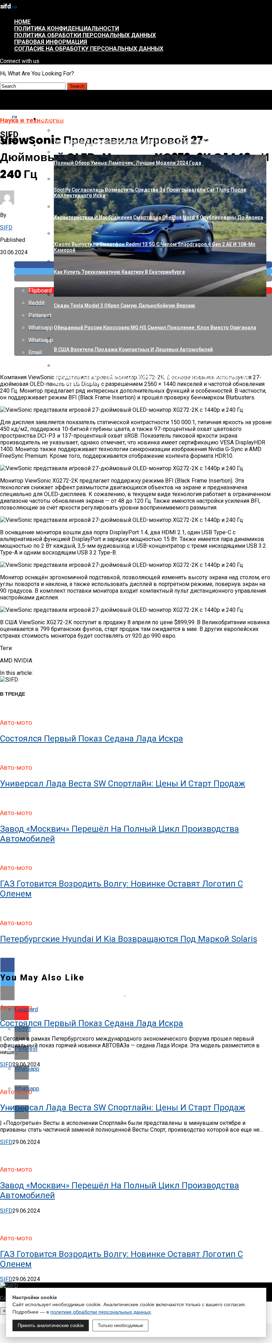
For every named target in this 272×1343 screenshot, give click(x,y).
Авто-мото (55, 119)
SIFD (6, 227)
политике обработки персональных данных (100, 1312)
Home (22, 21)
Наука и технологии (68, 145)
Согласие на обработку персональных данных (88, 48)
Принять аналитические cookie (51, 1325)
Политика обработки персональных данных (85, 35)
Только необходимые (120, 1325)
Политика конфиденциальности (66, 28)
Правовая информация (50, 42)
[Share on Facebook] (136, 965)
